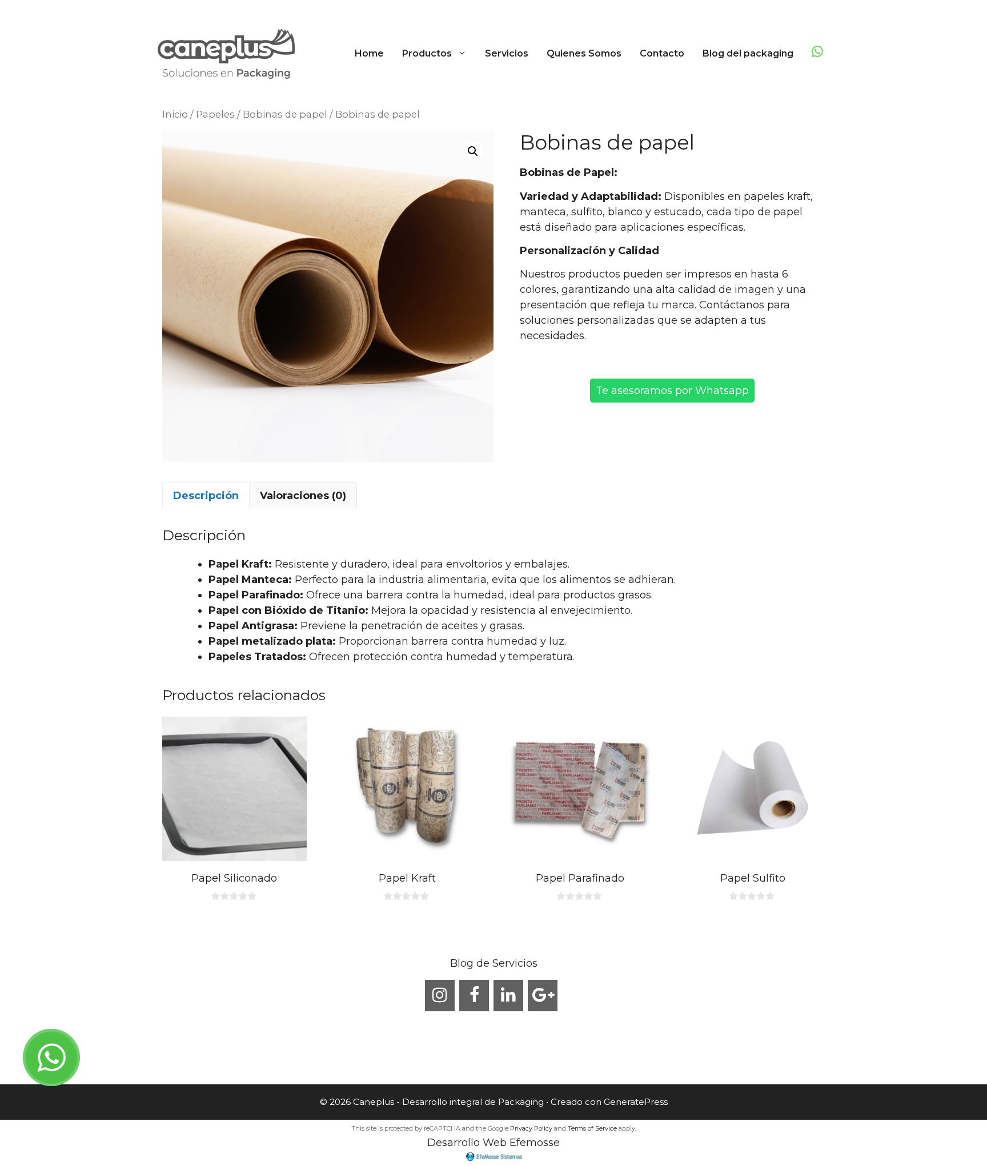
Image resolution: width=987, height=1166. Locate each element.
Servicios (506, 53)
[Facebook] (474, 995)
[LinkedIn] (508, 995)
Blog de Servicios (493, 963)
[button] (464, 53)
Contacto (662, 53)
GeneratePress (636, 1101)
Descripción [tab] (206, 495)
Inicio (175, 114)
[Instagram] (440, 995)
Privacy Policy (531, 1128)
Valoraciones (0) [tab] (303, 495)
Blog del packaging (748, 53)
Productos (427, 53)
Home (369, 53)
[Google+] (542, 995)
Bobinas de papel (285, 114)
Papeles (215, 114)
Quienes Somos (584, 53)
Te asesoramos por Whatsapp (672, 390)
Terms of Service (592, 1128)
